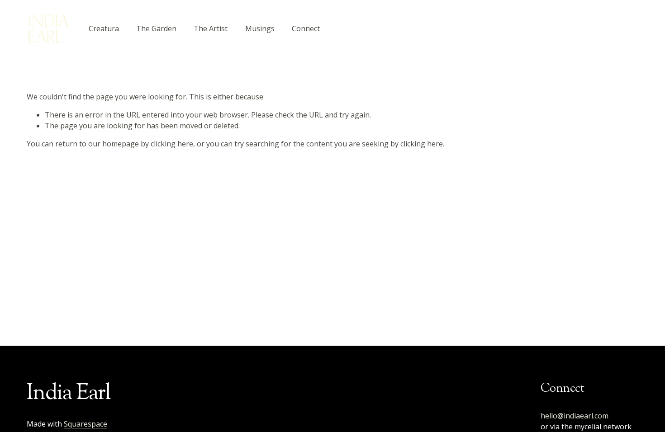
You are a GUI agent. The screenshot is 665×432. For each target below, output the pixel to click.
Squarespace (85, 424)
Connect (306, 28)
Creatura (104, 28)
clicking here (172, 144)
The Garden (156, 28)
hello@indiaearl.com (574, 416)
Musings (260, 28)
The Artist (211, 28)
